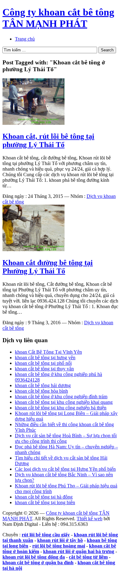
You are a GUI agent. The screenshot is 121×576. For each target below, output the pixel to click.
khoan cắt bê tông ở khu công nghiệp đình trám (61, 396)
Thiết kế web (89, 518)
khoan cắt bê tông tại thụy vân (44, 368)
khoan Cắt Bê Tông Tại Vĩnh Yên (48, 352)
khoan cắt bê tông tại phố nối (43, 363)
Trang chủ (25, 38)
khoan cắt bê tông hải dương (43, 385)
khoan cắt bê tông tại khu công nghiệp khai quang (64, 402)
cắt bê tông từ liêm (88, 557)
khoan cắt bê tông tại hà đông (44, 497)
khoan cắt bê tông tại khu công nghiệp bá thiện (60, 407)
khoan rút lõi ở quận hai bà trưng (78, 551)
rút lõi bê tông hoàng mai (58, 545)
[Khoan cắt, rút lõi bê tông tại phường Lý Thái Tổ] (33, 123)
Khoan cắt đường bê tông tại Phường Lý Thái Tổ (47, 267)
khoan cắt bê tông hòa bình (41, 391)
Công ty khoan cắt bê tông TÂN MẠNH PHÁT (58, 18)
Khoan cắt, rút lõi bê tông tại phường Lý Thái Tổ (48, 140)
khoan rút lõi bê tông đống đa (33, 557)
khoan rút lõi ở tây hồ (60, 540)
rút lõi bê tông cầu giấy (46, 534)
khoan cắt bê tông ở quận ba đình (38, 562)
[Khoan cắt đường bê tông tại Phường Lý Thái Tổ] (33, 249)
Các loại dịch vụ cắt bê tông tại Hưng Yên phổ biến (65, 469)
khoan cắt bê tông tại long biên (45, 502)
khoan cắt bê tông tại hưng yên (45, 357)
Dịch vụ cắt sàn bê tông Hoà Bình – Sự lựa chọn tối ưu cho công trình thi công (66, 438)
